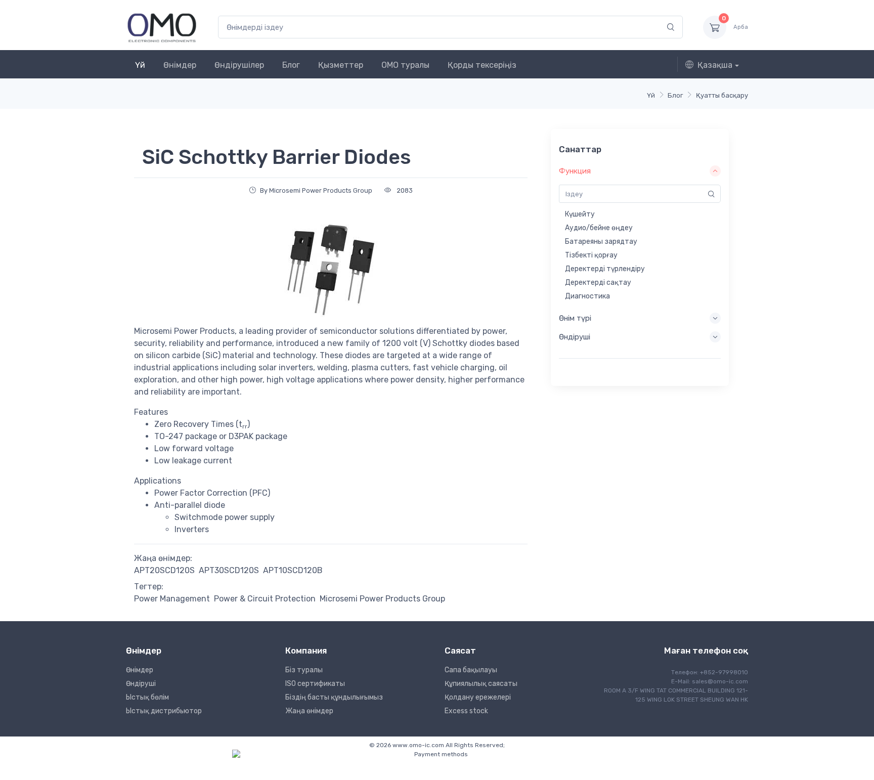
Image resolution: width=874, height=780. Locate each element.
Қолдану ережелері (478, 697)
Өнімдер (179, 65)
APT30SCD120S (229, 570)
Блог (291, 65)
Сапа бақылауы (471, 670)
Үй (140, 65)
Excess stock (466, 711)
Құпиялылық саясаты (481, 683)
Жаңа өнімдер (309, 711)
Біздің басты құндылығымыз (334, 697)
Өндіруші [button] (574, 336)
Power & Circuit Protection (265, 598)
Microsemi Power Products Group (382, 598)
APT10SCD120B (293, 570)
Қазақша (714, 65)
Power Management (172, 598)
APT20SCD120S (164, 570)
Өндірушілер (239, 65)
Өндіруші (141, 683)
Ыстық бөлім (147, 697)
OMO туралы (405, 65)
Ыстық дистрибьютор (164, 711)
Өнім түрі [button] (575, 318)
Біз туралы (304, 670)
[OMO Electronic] (162, 27)
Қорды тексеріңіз (482, 65)
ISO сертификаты (315, 683)
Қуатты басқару (722, 95)
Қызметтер (340, 65)
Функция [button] (575, 171)
